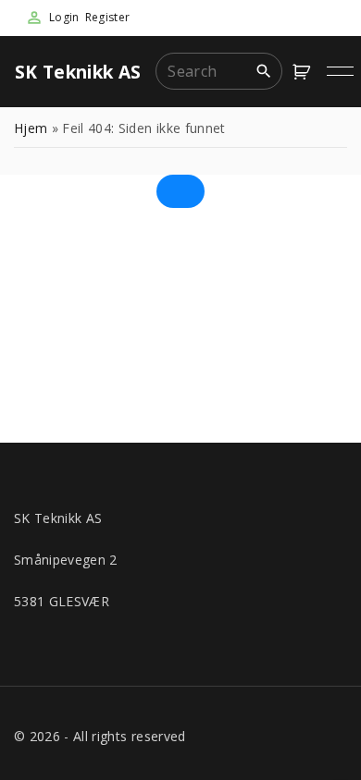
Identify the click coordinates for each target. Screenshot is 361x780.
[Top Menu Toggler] (340, 71)
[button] (304, 72)
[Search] (263, 70)
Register (108, 17)
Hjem (30, 128)
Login (64, 17)
